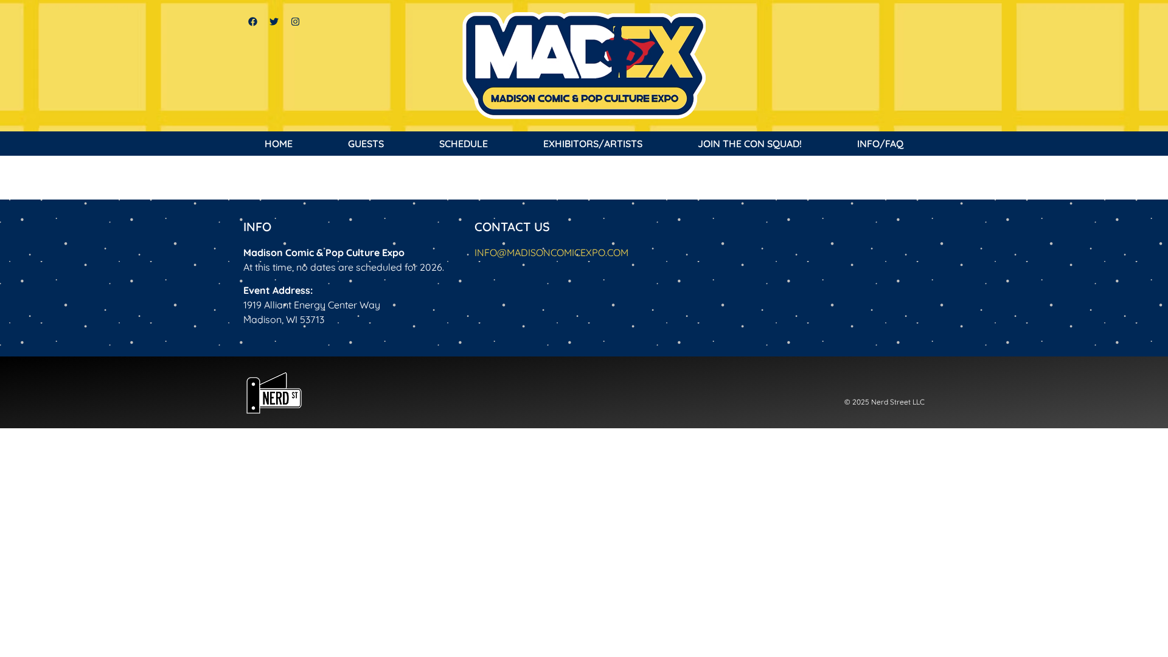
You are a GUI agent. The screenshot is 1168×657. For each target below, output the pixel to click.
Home (279, 143)
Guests (366, 143)
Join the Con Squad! (750, 143)
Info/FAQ (880, 143)
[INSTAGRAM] (295, 21)
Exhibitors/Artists (592, 143)
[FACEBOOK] (252, 21)
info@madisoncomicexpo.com (551, 252)
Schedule (463, 143)
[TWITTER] (274, 21)
